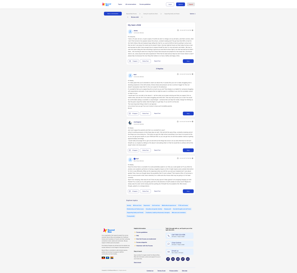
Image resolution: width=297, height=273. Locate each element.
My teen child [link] (135, 17)
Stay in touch (137, 262)
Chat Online (176, 243)
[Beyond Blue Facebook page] (168, 262)
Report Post (157, 61)
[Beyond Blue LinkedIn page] (187, 262)
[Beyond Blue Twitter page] (182, 262)
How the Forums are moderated (146, 239)
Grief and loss (156, 205)
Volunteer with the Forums (144, 245)
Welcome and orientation (179, 212)
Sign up (181, 4)
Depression (147, 205)
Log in (170, 4)
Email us (175, 251)
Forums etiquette (141, 242)
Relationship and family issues (135, 209)
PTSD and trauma (183, 205)
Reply (188, 61)
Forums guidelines (145, 4)
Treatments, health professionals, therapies (158, 212)
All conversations (130, 4)
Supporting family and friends (171, 13)
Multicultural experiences (169, 205)
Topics (120, 4)
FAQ (137, 235)
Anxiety (129, 205)
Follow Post (145, 61)
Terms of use (161, 270)
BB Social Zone (137, 205)
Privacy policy (173, 270)
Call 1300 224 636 (178, 235)
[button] (130, 61)
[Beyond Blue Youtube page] (172, 262)
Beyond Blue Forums (108, 4)
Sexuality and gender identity (154, 209)
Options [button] (192, 13)
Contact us (150, 270)
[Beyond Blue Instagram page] (177, 262)
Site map (184, 270)
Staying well (167, 209)
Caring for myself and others (150, 13)
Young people (131, 216)
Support (191, 4)
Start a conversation (112, 13)
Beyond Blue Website (109, 230)
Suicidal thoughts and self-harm (182, 209)
